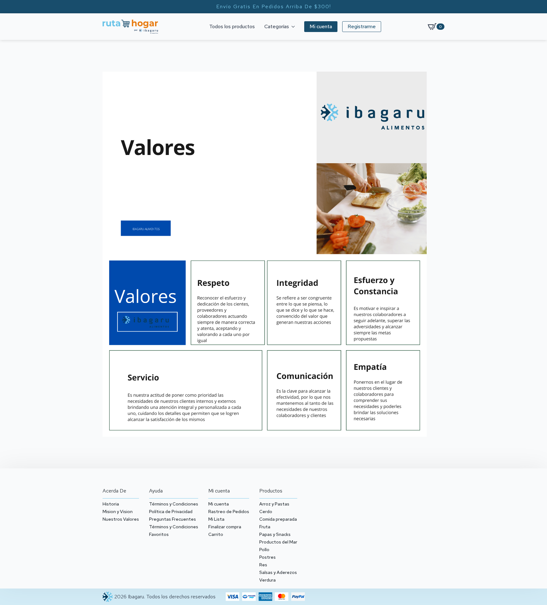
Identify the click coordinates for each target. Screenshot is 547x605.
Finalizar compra (224, 527)
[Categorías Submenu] (294, 27)
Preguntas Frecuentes (172, 519)
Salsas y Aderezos (278, 572)
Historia (111, 504)
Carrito (215, 534)
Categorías (276, 26)
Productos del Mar (278, 542)
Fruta (264, 527)
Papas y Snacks (275, 534)
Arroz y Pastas (274, 504)
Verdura (267, 580)
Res (263, 565)
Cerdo (265, 511)
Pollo (264, 549)
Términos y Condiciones (173, 504)
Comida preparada (278, 519)
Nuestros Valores (121, 519)
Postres (267, 557)
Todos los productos (232, 26)
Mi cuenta (218, 504)
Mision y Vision (118, 511)
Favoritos (159, 534)
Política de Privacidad (170, 511)
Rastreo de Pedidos (228, 511)
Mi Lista (216, 519)
